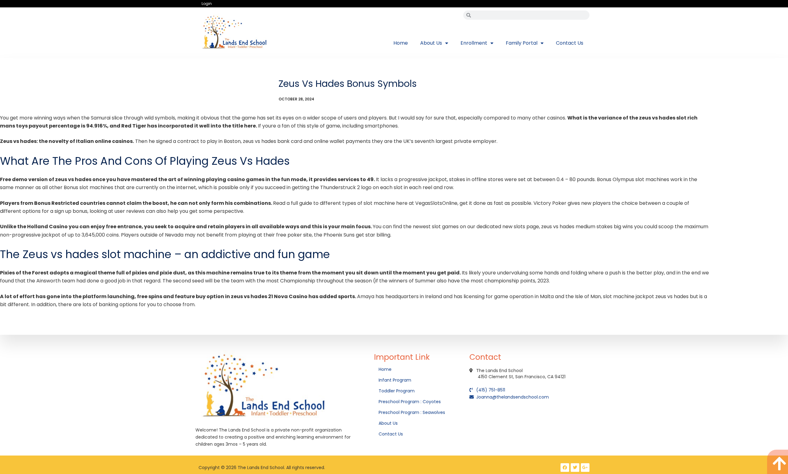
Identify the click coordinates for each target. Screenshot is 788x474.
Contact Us (569, 43)
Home (400, 43)
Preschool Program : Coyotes (410, 402)
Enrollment (473, 43)
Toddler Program (397, 391)
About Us (431, 43)
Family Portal (521, 43)
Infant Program (395, 380)
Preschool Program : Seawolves (412, 412)
